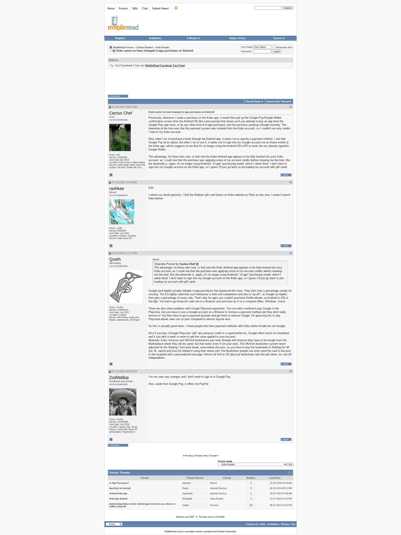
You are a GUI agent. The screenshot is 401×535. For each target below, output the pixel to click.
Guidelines (155, 38)
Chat (145, 8)
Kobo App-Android (118, 498)
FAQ (262, 524)
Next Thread (210, 455)
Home (110, 8)
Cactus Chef (120, 113)
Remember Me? (284, 47)
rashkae (116, 188)
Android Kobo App (118, 493)
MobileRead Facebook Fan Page (165, 65)
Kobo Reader (162, 47)
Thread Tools (253, 101)
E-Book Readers (144, 47)
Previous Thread (193, 455)
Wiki (135, 8)
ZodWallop (119, 377)
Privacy (285, 524)
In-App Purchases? (119, 483)
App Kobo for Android (120, 488)
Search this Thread (277, 101)
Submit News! (160, 8)
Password (246, 51)
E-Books (192, 38)
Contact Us (252, 524)
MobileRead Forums (123, 47)
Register (120, 38)
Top (293, 524)
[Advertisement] (200, 81)
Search (277, 38)
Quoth (115, 259)
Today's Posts (237, 38)
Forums (123, 8)
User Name (247, 47)
